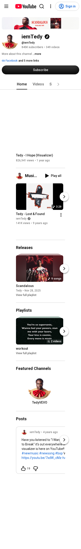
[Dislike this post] (35, 468)
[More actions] (60, 215)
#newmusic (30, 453)
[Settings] (50, 6)
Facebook (11, 60)
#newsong (46, 453)
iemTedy (21, 218)
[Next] (64, 196)
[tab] (21, 84)
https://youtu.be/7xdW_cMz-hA (44, 458)
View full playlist (26, 295)
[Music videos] (20, 175)
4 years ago (50, 432)
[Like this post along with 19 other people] (23, 468)
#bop (59, 453)
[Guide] (6, 6)
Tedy (19, 290)
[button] (58, 84)
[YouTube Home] (25, 6)
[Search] (41, 6)
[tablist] (40, 84)
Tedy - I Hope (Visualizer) (34, 155)
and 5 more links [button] (28, 60)
